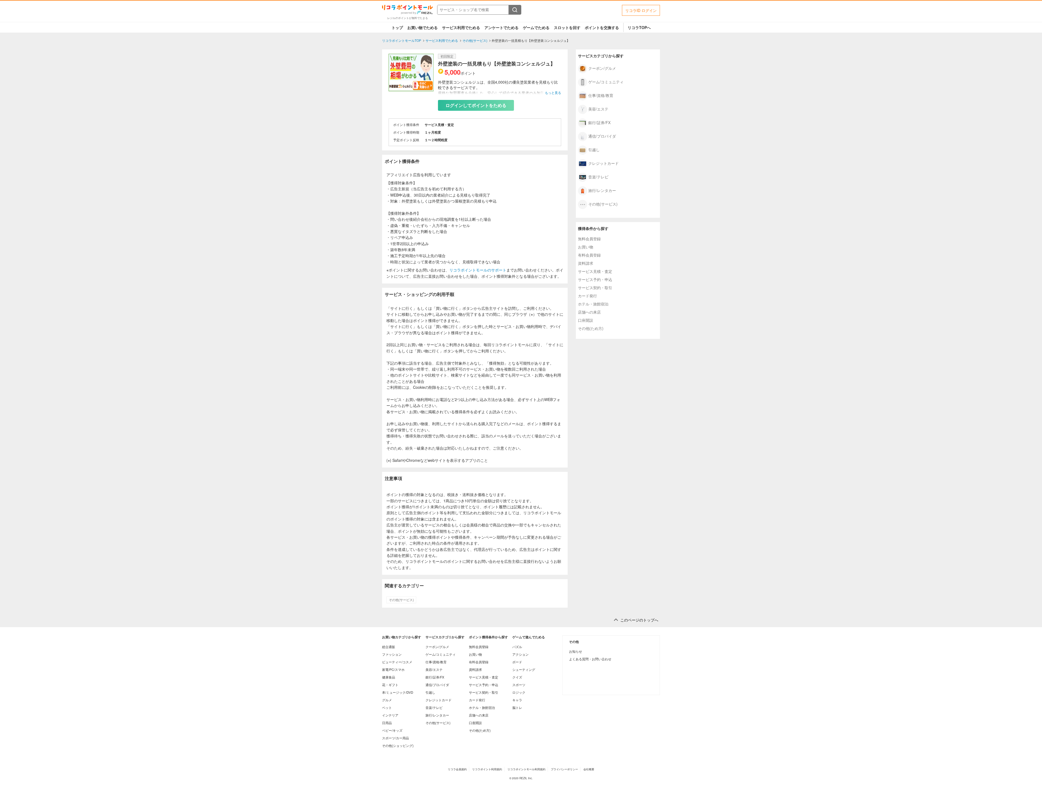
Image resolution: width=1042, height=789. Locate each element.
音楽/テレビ (598, 176)
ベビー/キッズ (392, 730)
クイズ (517, 677)
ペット (387, 707)
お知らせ (575, 651)
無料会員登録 (589, 239)
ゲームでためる (536, 27)
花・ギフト (390, 684)
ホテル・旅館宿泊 (593, 304)
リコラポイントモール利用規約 (526, 769)
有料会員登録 (589, 255)
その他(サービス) (401, 600)
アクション (520, 654)
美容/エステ (598, 108)
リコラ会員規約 (457, 769)
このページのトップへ (639, 620)
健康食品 (388, 677)
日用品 (387, 722)
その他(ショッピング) (398, 745)
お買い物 (585, 247)
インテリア (390, 715)
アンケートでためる (501, 27)
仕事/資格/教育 (600, 95)
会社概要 (588, 769)
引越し (594, 149)
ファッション (392, 654)
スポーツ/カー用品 (395, 738)
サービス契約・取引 (595, 287)
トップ (397, 27)
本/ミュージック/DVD (397, 692)
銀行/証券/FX (599, 122)
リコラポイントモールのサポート (477, 270)
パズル (517, 646)
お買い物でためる (422, 27)
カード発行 (587, 296)
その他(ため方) (590, 328)
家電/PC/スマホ (393, 669)
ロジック (518, 692)
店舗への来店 (589, 312)
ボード (517, 661)
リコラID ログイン (641, 10)
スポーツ (518, 684)
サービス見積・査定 (595, 271)
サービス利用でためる (461, 27)
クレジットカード (603, 163)
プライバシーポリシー (564, 769)
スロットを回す (567, 27)
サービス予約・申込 (595, 279)
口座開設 (585, 320)
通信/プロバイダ (602, 135)
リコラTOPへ (639, 27)
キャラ (517, 700)
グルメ (387, 700)
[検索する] (515, 9)
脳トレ (517, 707)
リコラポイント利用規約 (487, 769)
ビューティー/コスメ (397, 661)
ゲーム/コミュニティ (606, 81)
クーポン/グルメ (602, 68)
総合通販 (388, 646)
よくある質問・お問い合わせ (590, 659)
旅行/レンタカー (602, 190)
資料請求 (585, 263)
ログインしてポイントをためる (476, 105)
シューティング (523, 669)
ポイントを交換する (602, 27)
